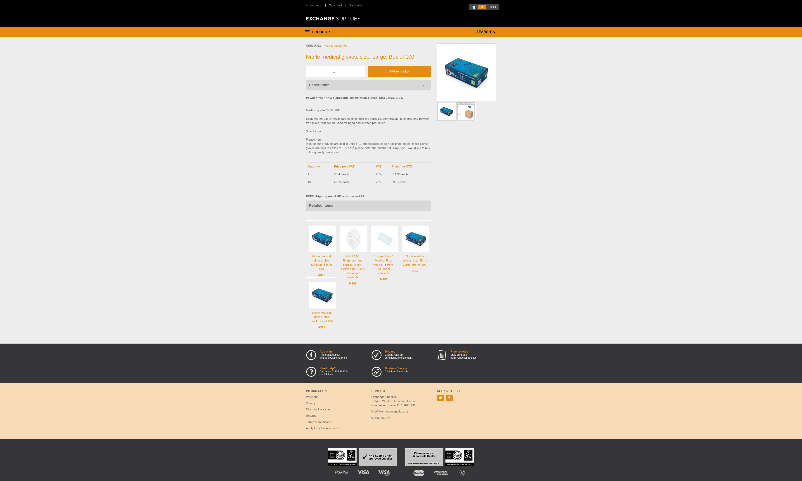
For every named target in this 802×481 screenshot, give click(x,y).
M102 (353, 283)
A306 (321, 275)
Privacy (311, 403)
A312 (415, 271)
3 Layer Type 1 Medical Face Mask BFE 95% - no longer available (384, 265)
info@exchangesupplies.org (389, 411)
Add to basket (399, 71)
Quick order (355, 5)
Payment (312, 397)
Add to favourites (336, 45)
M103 (384, 279)
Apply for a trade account (322, 428)
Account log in (314, 5)
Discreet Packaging (318, 409)
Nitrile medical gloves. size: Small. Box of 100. (322, 317)
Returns (311, 415)
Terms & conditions (318, 422)
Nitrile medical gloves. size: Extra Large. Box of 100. (415, 260)
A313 (321, 327)
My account (335, 5)
